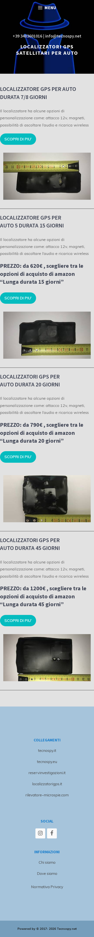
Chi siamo (47, 862)
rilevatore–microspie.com (47, 795)
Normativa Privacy (47, 886)
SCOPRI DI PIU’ (18, 139)
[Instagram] (40, 833)
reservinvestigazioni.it (47, 772)
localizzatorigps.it (47, 784)
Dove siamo (47, 873)
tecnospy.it (47, 750)
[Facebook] (52, 833)
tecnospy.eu (47, 761)
